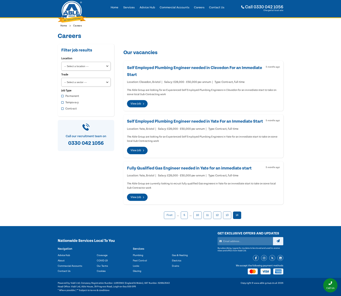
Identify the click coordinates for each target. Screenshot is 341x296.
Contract (71, 108)
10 (197, 215)
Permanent (72, 96)
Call (263, 7)
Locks (136, 266)
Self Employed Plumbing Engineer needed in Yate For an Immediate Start (195, 121)
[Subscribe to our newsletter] (278, 241)
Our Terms (102, 266)
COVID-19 (102, 260)
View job (136, 103)
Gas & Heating (180, 255)
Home (63, 25)
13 (227, 215)
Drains (175, 266)
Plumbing (138, 255)
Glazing (137, 271)
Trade (64, 74)
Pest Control (140, 260)
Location (66, 58)
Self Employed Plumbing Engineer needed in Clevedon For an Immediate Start (194, 71)
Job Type (66, 90)
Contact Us (64, 271)
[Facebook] (256, 258)
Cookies (101, 271)
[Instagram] (264, 258)
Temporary (72, 102)
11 (207, 215)
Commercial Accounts (70, 266)
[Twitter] (272, 258)
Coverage (102, 255)
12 (217, 215)
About (61, 260)
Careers (77, 25)
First (169, 215)
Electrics (176, 260)
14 (237, 215)
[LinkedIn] (280, 258)
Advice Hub (64, 255)
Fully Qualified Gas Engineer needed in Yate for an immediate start (189, 168)
